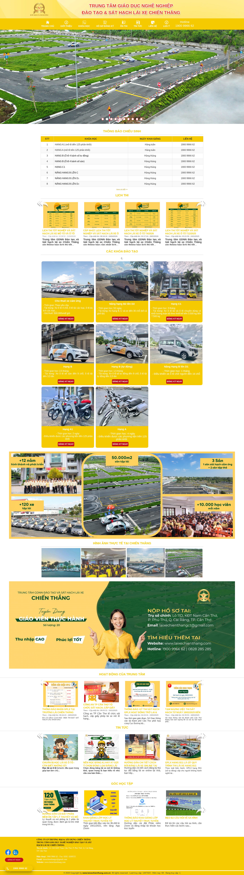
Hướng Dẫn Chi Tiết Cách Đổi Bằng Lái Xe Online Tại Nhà (140, 764)
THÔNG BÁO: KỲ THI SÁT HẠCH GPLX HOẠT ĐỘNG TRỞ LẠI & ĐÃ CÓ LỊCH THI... (141, 710)
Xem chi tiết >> (122, 190)
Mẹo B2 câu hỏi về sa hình (181, 818)
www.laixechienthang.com (95, 873)
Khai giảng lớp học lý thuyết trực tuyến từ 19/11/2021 (97, 819)
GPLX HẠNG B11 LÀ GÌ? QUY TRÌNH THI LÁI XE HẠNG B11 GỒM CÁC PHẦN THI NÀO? (181, 764)
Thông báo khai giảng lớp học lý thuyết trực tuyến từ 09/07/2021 (141, 819)
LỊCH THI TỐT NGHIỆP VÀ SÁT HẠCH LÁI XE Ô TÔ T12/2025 (181, 232)
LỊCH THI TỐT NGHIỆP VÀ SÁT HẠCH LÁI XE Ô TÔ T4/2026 (140, 232)
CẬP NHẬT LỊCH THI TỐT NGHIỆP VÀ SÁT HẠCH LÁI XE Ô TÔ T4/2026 (101, 232)
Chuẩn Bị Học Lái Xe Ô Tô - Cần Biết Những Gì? (58, 764)
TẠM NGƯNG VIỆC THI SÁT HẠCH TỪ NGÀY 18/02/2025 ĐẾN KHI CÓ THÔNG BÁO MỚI (182, 710)
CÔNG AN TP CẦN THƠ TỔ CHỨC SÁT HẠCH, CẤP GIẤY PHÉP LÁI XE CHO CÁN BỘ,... (99, 706)
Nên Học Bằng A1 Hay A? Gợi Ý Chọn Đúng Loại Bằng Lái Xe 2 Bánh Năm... (100, 764)
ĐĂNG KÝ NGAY (14, 860)
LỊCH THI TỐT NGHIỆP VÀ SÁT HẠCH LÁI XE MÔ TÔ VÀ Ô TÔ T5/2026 (58, 232)
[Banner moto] (122, 77)
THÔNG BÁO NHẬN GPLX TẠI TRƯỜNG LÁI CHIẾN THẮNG (58, 710)
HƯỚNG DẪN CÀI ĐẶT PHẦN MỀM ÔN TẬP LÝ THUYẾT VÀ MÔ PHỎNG (60, 815)
